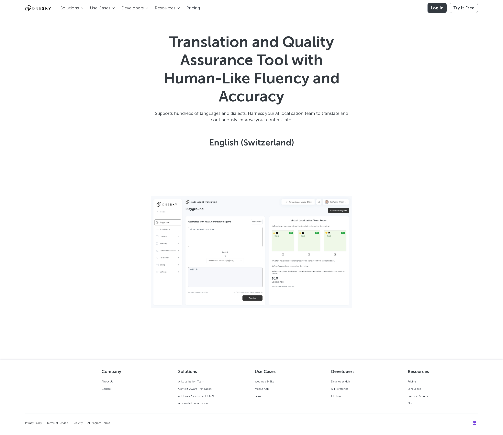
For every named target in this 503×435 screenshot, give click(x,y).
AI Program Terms (98, 423)
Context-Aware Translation (195, 389)
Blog (410, 403)
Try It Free (464, 8)
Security (78, 423)
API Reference (339, 389)
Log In (437, 8)
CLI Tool (336, 396)
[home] (38, 8)
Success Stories (418, 396)
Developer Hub (340, 381)
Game (258, 396)
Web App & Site (264, 381)
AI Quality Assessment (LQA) (196, 396)
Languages (414, 389)
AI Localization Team (191, 381)
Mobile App (262, 389)
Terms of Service (57, 423)
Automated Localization (193, 403)
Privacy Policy (33, 423)
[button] (72, 8)
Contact (106, 389)
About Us (107, 381)
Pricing (193, 8)
